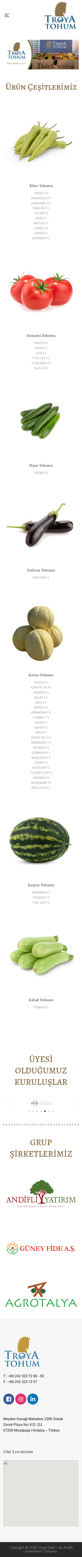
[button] (8, 1103)
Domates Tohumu (41, 335)
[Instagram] (20, 1399)
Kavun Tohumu (41, 675)
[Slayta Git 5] (45, 1111)
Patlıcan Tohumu (41, 570)
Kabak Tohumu (41, 999)
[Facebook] (8, 1399)
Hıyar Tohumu (41, 465)
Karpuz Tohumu (41, 885)
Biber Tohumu (41, 185)
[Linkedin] (32, 1399)
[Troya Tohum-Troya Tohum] (60, 15)
